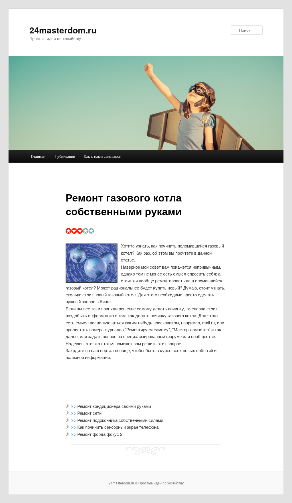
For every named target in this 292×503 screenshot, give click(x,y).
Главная (38, 156)
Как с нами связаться (102, 156)
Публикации (65, 156)
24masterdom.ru (62, 30)
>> (74, 406)
